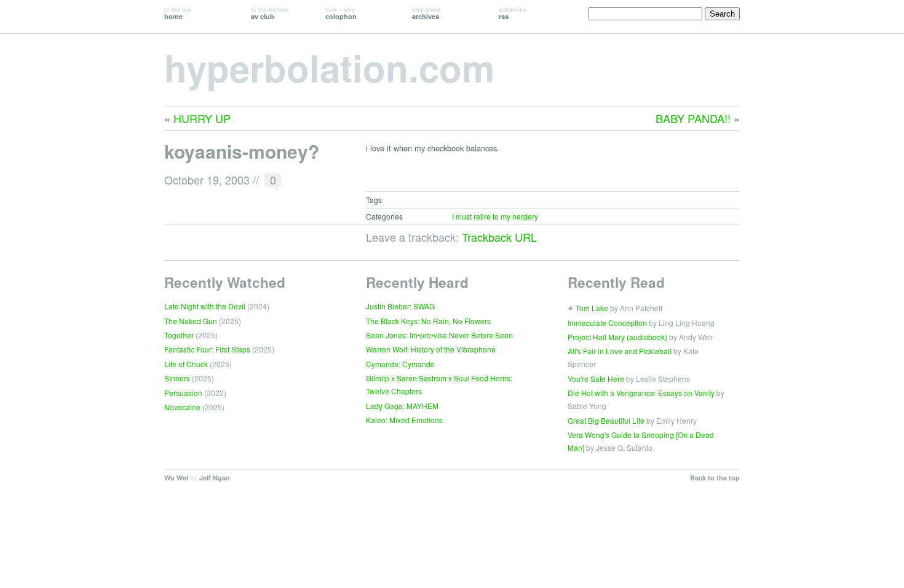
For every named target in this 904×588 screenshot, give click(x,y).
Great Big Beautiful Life (606, 420)
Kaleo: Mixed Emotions (404, 420)
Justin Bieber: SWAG (400, 306)
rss (512, 13)
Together (179, 335)
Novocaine (182, 407)
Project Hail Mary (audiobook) (617, 337)
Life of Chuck (186, 364)
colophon (341, 13)
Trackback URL (499, 237)
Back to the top (715, 477)
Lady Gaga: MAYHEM (402, 405)
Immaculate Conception (607, 322)
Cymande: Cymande (400, 364)
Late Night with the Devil (204, 306)
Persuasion (183, 392)
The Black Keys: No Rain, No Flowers (428, 321)
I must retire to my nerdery (495, 216)
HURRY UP (202, 118)
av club (269, 13)
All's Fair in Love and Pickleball (620, 351)
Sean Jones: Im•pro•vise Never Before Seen (439, 335)
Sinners (177, 378)
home (177, 13)
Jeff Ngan (214, 477)
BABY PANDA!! (693, 118)
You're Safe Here (596, 378)
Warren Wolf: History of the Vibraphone (431, 349)
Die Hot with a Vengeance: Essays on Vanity (641, 392)
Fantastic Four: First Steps (207, 349)
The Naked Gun (190, 321)
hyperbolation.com (329, 67)
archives (426, 13)
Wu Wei (176, 477)
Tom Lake (592, 308)
